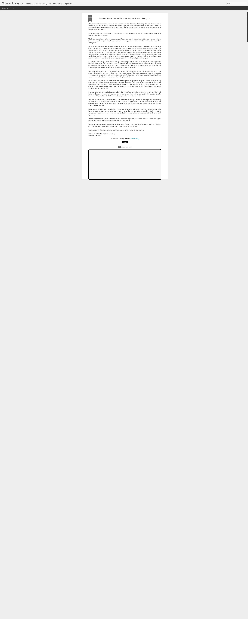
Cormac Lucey (134, 139)
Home (13, 8)
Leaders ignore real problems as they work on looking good (124, 18)
